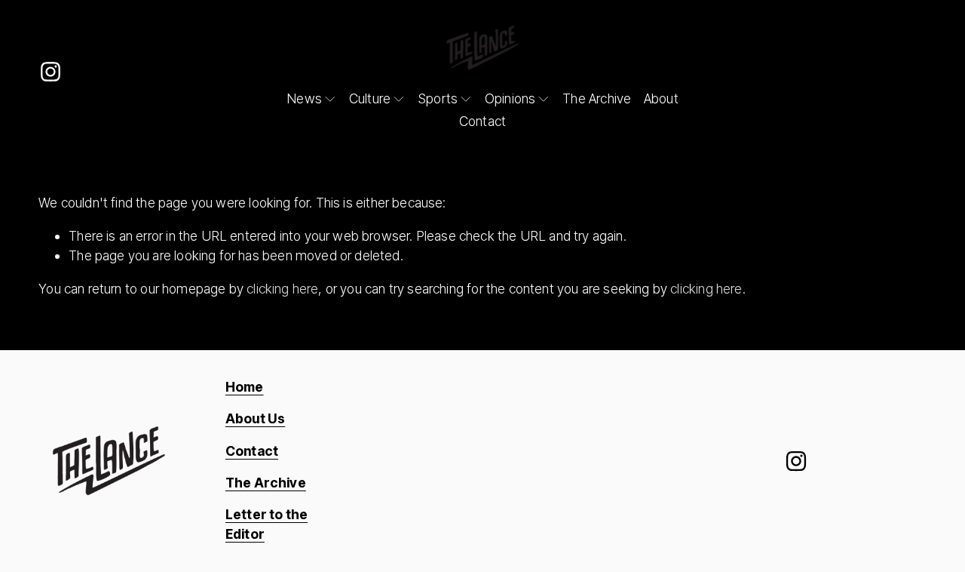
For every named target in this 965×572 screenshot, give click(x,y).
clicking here (282, 289)
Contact (482, 121)
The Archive (596, 98)
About (661, 98)
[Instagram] (50, 72)
